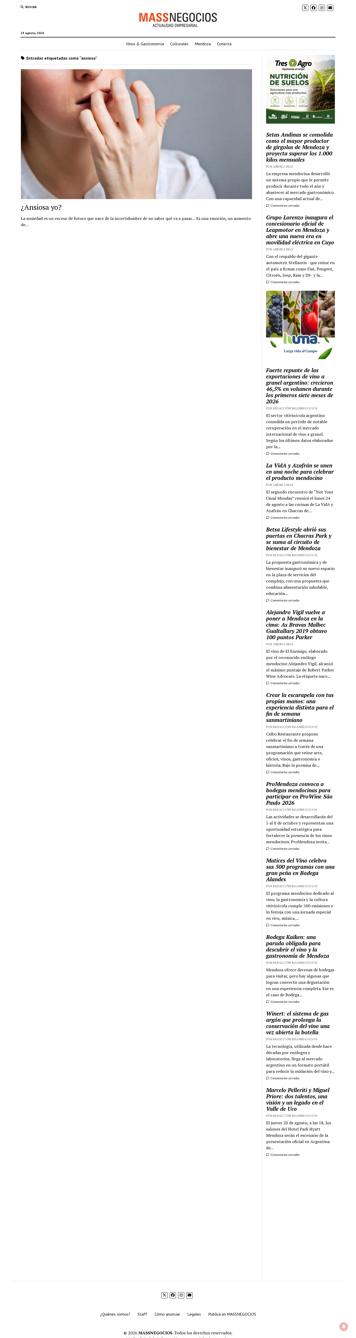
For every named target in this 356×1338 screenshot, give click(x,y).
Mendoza (203, 43)
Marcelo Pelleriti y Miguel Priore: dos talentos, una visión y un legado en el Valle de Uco (297, 1099)
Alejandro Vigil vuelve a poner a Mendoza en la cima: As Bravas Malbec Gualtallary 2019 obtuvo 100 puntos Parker (296, 624)
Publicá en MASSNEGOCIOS (232, 1314)
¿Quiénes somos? (115, 1314)
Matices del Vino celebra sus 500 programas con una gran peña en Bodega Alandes (300, 869)
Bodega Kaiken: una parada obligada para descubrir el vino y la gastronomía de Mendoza (297, 946)
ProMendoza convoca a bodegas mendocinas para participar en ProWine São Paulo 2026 (299, 793)
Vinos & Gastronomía (145, 43)
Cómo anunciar (167, 1314)
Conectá (224, 43)
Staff (142, 1314)
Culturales (179, 43)
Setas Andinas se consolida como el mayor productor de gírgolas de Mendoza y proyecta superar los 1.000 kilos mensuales (299, 147)
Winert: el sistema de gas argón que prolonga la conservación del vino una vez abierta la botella (298, 1022)
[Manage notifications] (344, 1326)
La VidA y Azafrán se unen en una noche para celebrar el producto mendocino (300, 471)
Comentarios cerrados (284, 205)
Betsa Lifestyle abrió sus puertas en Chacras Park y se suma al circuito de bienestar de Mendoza (298, 538)
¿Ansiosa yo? (41, 207)
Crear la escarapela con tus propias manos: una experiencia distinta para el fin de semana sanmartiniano (300, 707)
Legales (194, 1314)
